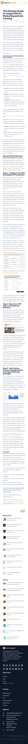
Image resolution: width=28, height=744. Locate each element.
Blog (4, 678)
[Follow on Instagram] (4, 665)
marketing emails (7, 343)
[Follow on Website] (22, 669)
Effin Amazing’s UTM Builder (10, 273)
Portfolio (5, 676)
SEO (4, 698)
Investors (5, 705)
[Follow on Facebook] (10, 665)
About (4, 681)
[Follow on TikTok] (16, 665)
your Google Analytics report (15, 145)
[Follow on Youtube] (16, 669)
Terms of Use (14, 740)
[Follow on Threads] (19, 669)
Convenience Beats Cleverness (14, 567)
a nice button (12, 357)
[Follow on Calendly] (19, 665)
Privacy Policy (6, 703)
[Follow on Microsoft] (22, 665)
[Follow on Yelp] (4, 669)
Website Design (6, 693)
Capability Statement (5, 738)
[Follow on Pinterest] (10, 669)
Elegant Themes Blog (18, 503)
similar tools (6, 64)
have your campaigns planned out (12, 166)
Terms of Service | (23, 738)
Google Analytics (15, 62)
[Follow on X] (7, 665)
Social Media (6, 695)
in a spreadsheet (13, 217)
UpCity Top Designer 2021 (13, 619)
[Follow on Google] (7, 669)
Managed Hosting (7, 700)
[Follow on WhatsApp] (13, 669)
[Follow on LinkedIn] (13, 665)
